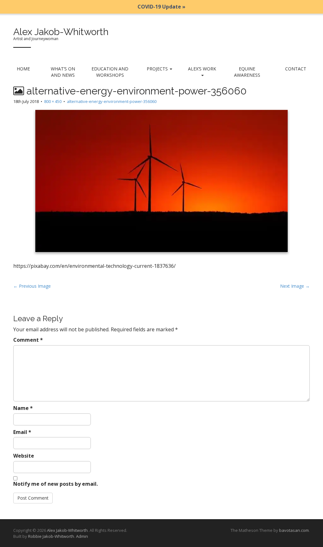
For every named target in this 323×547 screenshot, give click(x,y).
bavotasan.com (294, 530)
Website (23, 455)
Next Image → (295, 286)
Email (22, 432)
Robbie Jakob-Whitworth (51, 536)
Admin (82, 536)
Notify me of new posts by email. (55, 483)
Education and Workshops (109, 72)
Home (23, 69)
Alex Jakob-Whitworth (61, 31)
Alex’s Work (202, 69)
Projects (158, 69)
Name (23, 408)
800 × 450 (53, 101)
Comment (28, 339)
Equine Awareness (247, 72)
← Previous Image (32, 286)
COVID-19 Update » (161, 6)
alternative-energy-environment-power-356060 (111, 101)
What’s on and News (63, 72)
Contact (295, 69)
